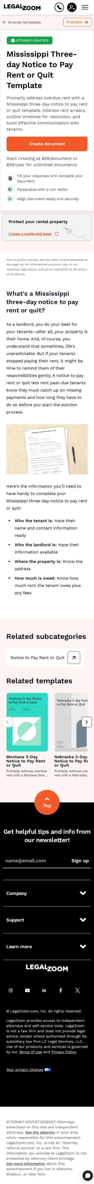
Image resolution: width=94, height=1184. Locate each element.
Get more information (25, 1164)
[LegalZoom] (47, 968)
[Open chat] (88, 1175)
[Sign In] (72, 7)
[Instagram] (13, 990)
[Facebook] (63, 990)
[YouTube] (30, 990)
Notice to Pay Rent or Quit (37, 657)
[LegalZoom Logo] (22, 7)
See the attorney (40, 1132)
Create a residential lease (30, 234)
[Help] (59, 7)
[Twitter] (80, 990)
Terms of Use (30, 1052)
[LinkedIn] (47, 990)
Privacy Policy (63, 1052)
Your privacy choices (24, 1070)
